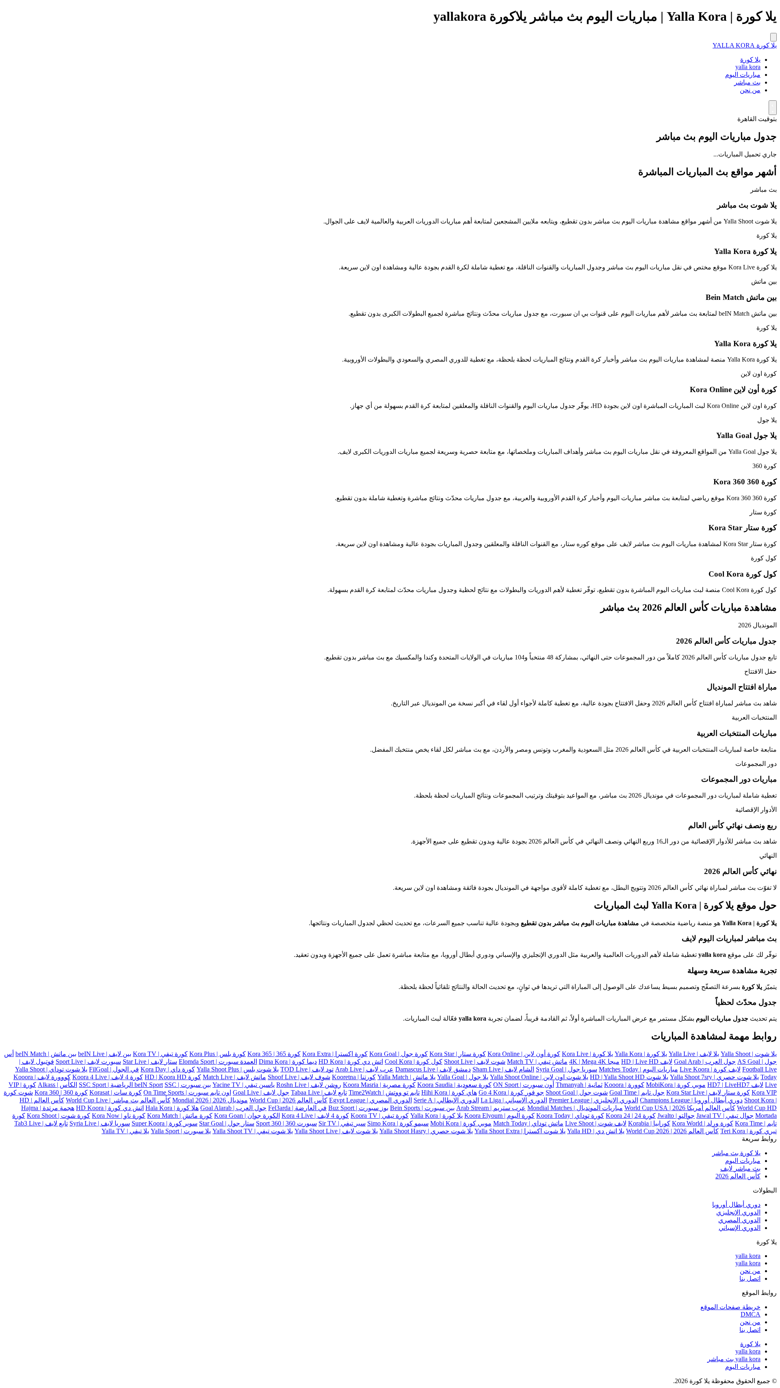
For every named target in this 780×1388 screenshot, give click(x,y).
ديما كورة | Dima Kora (288, 1061)
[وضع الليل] (773, 107)
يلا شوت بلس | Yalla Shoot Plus (238, 1069)
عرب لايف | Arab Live (364, 1069)
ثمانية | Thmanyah (579, 1084)
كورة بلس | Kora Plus (217, 1053)
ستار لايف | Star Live (150, 1061)
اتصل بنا (749, 1278)
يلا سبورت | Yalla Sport (181, 1131)
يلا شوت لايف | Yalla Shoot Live (336, 1131)
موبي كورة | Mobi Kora (461, 1123)
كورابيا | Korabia (649, 1123)
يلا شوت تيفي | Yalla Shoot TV (252, 1131)
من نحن (750, 90)
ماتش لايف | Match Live (234, 1077)
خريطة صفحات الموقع (730, 1306)
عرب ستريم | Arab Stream (491, 1107)
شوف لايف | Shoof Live (299, 1077)
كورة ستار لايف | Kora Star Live (708, 1092)
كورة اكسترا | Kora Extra (335, 1053)
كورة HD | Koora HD (173, 1077)
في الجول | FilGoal (114, 1069)
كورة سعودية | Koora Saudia (454, 1084)
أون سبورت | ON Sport (523, 1084)
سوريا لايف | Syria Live (99, 1123)
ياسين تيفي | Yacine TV (243, 1084)
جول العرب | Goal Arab (705, 1061)
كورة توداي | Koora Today (570, 1115)
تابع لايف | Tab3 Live (41, 1123)
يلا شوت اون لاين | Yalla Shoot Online (539, 1077)
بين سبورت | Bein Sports (422, 1107)
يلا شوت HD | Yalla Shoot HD (629, 1077)
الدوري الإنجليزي (738, 1212)
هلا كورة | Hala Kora (172, 1107)
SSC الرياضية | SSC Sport (127, 1084)
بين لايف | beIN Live (104, 1053)
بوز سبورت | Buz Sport (358, 1107)
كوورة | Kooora (624, 1084)
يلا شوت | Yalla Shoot (749, 1053)
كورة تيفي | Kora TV (160, 1053)
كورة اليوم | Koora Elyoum (499, 1115)
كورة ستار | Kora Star (457, 1053)
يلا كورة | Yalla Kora (641, 1053)
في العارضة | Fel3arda (297, 1107)
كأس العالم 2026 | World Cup (288, 1100)
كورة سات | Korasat (115, 1092)
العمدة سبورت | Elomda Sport (218, 1061)
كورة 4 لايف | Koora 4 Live (107, 1077)
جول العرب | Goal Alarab (233, 1107)
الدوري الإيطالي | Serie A (446, 1100)
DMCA (750, 1314)
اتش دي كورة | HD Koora (110, 1107)
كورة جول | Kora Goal (398, 1053)
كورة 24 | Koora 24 (631, 1115)
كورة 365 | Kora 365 (274, 1053)
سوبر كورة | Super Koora (164, 1123)
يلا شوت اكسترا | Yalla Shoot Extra (520, 1131)
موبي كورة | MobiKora (676, 1084)
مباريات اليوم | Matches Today (638, 1069)
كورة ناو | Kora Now (118, 1115)
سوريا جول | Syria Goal (566, 1069)
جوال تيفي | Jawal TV (725, 1115)
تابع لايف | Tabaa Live (319, 1092)
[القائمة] (773, 37)
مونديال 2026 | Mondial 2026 (210, 1100)
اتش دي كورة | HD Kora (350, 1061)
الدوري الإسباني (739, 1227)
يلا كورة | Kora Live (587, 1053)
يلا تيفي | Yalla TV (125, 1131)
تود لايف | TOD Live (307, 1069)
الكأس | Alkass (57, 1084)
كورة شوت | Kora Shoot (58, 1115)
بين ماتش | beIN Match (45, 1053)
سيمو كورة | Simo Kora (398, 1123)
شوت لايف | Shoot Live (474, 1061)
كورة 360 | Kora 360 (61, 1092)
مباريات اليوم (742, 74)
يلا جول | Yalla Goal (462, 1077)
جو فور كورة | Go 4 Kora (511, 1092)
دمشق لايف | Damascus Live (433, 1069)
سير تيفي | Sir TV (342, 1123)
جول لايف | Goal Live (261, 1092)
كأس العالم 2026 (737, 1176)
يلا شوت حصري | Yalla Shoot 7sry (714, 1077)
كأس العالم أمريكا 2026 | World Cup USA (679, 1107)
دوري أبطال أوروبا (736, 1204)
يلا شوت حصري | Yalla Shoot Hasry (426, 1131)
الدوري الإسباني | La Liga (514, 1100)
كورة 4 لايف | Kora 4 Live (315, 1115)
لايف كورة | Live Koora (710, 1069)
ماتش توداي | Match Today (528, 1123)
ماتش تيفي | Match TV (537, 1061)
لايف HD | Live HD (646, 1061)
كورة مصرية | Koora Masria (379, 1084)
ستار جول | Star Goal (226, 1123)
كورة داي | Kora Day (168, 1069)
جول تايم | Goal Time (637, 1092)
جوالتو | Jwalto (676, 1115)
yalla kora (747, 66)
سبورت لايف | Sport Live (88, 1061)
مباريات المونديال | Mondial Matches (575, 1107)
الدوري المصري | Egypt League (370, 1100)
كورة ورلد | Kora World (702, 1123)
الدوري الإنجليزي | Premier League (593, 1100)
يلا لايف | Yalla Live (694, 1053)
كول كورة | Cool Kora (413, 1061)
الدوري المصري (739, 1220)
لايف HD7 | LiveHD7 (735, 1084)
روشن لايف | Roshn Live (308, 1084)
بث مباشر (747, 82)
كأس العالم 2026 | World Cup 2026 (672, 1131)
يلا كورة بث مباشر (736, 1152)
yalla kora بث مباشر (733, 1358)
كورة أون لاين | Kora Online (524, 1053)
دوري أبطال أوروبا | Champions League (691, 1100)
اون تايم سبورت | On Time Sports (187, 1092)
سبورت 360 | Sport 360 (286, 1123)
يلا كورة (750, 59)
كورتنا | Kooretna (354, 1077)
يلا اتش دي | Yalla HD (595, 1131)
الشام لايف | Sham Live (503, 1069)
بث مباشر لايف (740, 1168)
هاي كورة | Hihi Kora (449, 1092)
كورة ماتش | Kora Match (179, 1115)
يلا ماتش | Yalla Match (406, 1077)
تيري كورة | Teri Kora (748, 1131)
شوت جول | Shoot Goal (577, 1092)
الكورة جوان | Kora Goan (247, 1115)
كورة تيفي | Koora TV (380, 1115)
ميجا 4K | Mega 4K (594, 1061)
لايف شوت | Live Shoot (595, 1123)
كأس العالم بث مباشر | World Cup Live (118, 1100)
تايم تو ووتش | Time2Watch (384, 1092)
